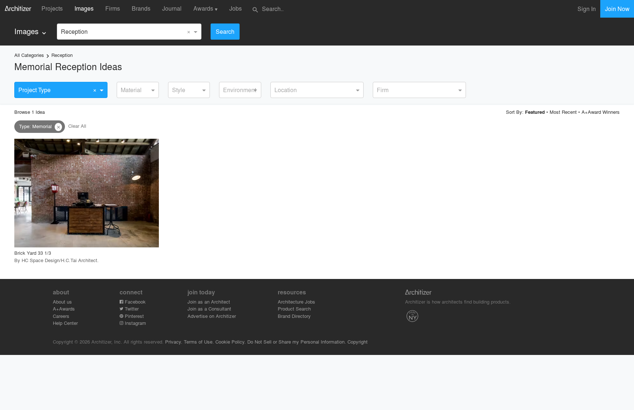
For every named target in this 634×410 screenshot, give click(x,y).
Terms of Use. (199, 341)
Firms (112, 8)
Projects (52, 8)
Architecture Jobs (296, 301)
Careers (61, 315)
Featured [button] (535, 112)
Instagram (134, 322)
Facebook (134, 301)
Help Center (65, 322)
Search (225, 31)
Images (84, 8)
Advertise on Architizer (211, 315)
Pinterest (133, 315)
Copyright (357, 341)
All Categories (29, 54)
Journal (172, 8)
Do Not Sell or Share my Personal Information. (296, 341)
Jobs (235, 8)
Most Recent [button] (563, 111)
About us (62, 301)
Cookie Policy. (230, 341)
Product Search (294, 308)
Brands (141, 8)
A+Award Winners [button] (601, 111)
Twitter (131, 308)
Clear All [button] (77, 126)
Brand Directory (294, 315)
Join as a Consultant (209, 308)
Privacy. (173, 341)
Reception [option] (74, 31)
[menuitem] (31, 31)
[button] (58, 127)
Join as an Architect (208, 301)
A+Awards (64, 308)
